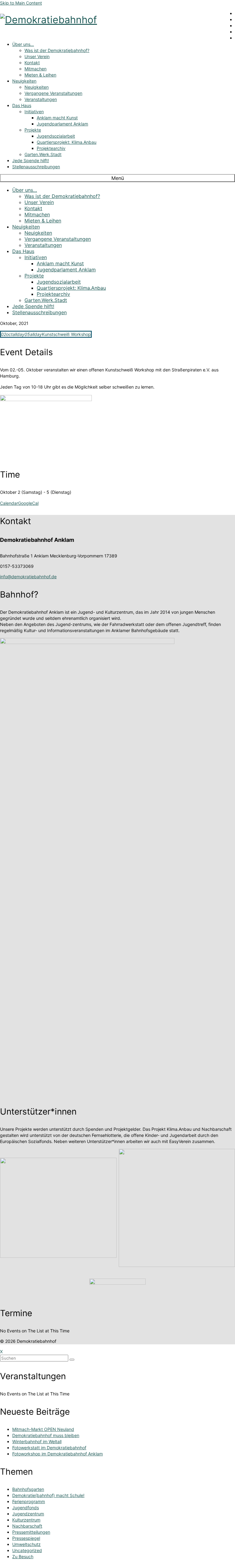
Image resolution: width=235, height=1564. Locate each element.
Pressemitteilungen (31, 1532)
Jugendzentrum (28, 1513)
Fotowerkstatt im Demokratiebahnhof (49, 1447)
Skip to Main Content (21, 3)
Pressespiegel (26, 1538)
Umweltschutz (26, 1544)
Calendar (9, 503)
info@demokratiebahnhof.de (28, 576)
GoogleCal (28, 503)
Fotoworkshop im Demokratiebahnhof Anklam (57, 1453)
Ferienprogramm (28, 1501)
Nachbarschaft (27, 1526)
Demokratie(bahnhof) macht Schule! (48, 1495)
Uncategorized (27, 1550)
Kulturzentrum (26, 1519)
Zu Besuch (22, 1556)
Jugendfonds (25, 1507)
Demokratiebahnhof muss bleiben (45, 1435)
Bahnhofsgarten (28, 1489)
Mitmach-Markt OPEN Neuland (43, 1429)
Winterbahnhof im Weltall (37, 1441)
